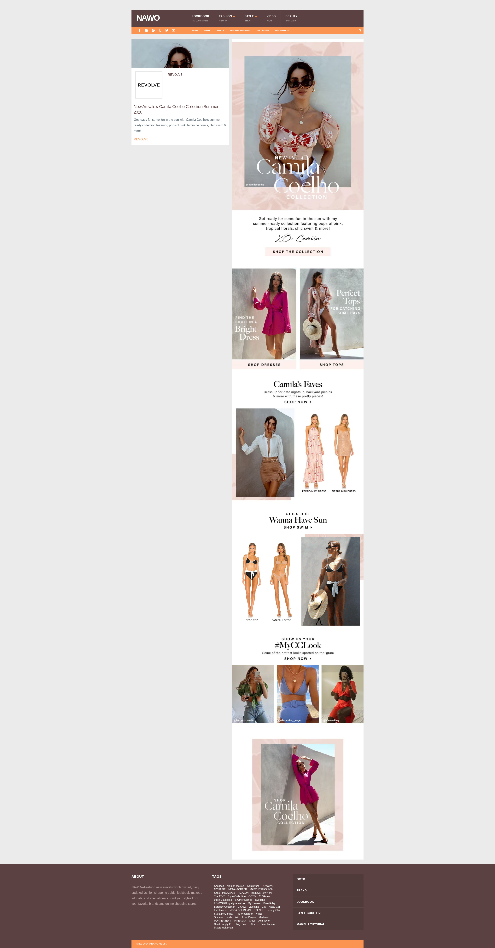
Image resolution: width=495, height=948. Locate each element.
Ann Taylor (264, 920)
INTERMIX (240, 920)
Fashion (225, 18)
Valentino (254, 907)
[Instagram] (146, 30)
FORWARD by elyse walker (229, 903)
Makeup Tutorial (240, 30)
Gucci (254, 924)
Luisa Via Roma (223, 900)
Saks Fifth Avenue (224, 893)
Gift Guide (263, 30)
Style (249, 18)
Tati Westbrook (244, 913)
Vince (259, 913)
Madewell (264, 917)
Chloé (252, 920)
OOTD (252, 896)
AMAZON (243, 893)
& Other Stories (243, 900)
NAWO (148, 18)
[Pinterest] (153, 30)
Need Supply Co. (223, 924)
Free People (249, 917)
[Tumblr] (160, 30)
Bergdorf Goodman (224, 907)
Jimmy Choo (274, 910)
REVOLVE (175, 74)
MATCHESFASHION (261, 889)
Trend (207, 30)
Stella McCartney (223, 913)
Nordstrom (253, 886)
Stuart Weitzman (223, 927)
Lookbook (200, 18)
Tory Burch (242, 924)
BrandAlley (269, 903)
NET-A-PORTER (237, 889)
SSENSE (259, 910)
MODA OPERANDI (240, 910)
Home (195, 30)
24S (237, 917)
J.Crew (242, 907)
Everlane (260, 900)
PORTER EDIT (222, 920)
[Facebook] (139, 30)
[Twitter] (166, 30)
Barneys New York (261, 893)
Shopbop (219, 886)
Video (271, 18)
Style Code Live (237, 896)
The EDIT (219, 896)
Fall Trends (220, 910)
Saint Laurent (267, 924)
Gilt (264, 907)
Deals (220, 30)
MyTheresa (254, 903)
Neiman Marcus (235, 886)
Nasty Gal (274, 907)
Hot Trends (282, 30)
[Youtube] (173, 30)
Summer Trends (223, 917)
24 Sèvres (264, 896)
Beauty (291, 18)
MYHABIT (219, 889)
